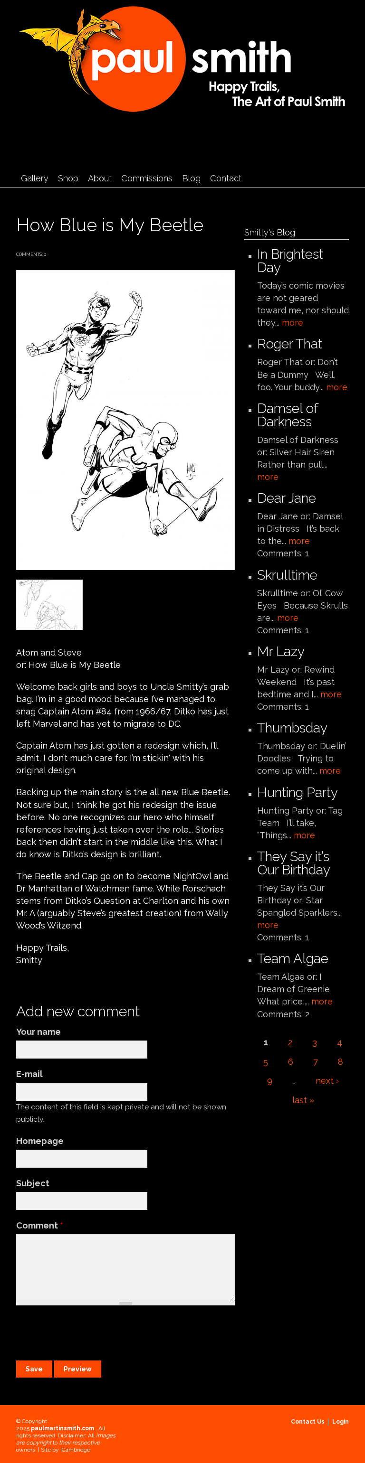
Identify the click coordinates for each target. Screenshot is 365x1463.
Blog (191, 178)
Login (340, 1421)
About (100, 178)
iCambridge (75, 1449)
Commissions (147, 178)
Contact (225, 178)
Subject (32, 1183)
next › (327, 1081)
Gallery (34, 178)
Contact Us (308, 1421)
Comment (39, 1225)
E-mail (29, 1074)
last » (303, 1100)
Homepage (40, 1141)
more (292, 323)
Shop (68, 178)
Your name (38, 1032)
